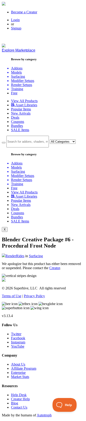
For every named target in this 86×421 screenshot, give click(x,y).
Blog (14, 403)
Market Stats (20, 377)
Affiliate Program (23, 368)
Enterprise (18, 373)
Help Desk (19, 395)
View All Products (24, 101)
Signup (16, 28)
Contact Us (19, 407)
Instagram (18, 342)
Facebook (18, 338)
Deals (15, 117)
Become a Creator (24, 12)
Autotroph (44, 415)
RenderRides (15, 256)
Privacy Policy (34, 296)
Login (15, 20)
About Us (18, 364)
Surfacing (36, 256)
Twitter (16, 334)
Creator (54, 268)
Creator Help (20, 399)
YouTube (17, 346)
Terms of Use (11, 296)
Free (14, 93)
